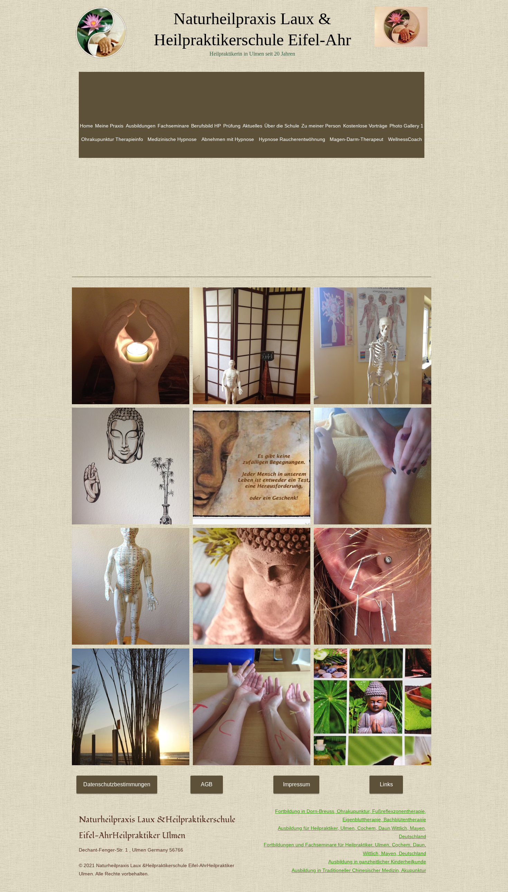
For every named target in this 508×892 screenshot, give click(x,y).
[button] (130, 345)
